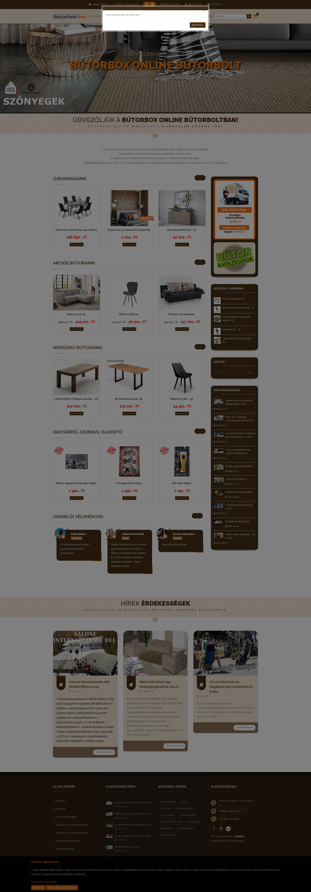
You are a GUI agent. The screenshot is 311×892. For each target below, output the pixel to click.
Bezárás (197, 25)
